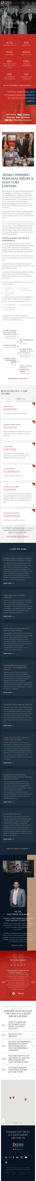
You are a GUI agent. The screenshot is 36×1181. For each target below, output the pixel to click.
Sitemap (29, 1172)
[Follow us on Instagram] (21, 1157)
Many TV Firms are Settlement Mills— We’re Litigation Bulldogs (14, 1025)
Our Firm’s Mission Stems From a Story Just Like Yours (14, 1070)
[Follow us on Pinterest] (6, 1162)
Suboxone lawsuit (11, 305)
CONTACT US (10, 27)
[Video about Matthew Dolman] (18, 868)
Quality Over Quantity (11, 1035)
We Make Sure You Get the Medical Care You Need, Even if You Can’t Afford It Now (16, 1059)
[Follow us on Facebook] (13, 1157)
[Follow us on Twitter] (10, 1157)
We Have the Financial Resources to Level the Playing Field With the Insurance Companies (16, 1046)
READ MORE (8, 583)
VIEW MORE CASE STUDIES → (18, 537)
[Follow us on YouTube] (26, 1157)
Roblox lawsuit (26, 305)
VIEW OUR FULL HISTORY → (18, 378)
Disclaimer (7, 1172)
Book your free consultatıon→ (18, 85)
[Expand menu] (33, 3)
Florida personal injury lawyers (15, 221)
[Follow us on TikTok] (6, 1157)
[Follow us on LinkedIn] (17, 1157)
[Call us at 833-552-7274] (28, 3)
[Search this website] (23, 3)
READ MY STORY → (18, 945)
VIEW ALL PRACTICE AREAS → (18, 848)
